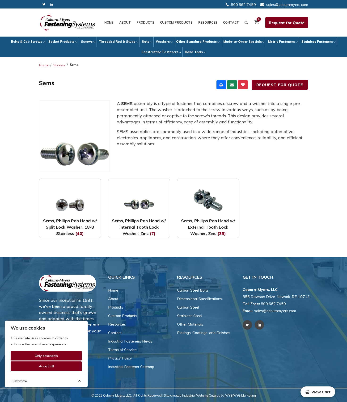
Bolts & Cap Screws (26, 41)
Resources (207, 22)
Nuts (145, 41)
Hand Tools (194, 52)
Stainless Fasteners (317, 41)
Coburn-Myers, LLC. (117, 395)
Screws (87, 41)
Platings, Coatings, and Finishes (203, 332)
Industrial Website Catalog (201, 395)
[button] (317, 391)
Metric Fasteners (281, 41)
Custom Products (176, 22)
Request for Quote (287, 22)
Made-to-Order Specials (242, 41)
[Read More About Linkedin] (51, 4)
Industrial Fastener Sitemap (131, 366)
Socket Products (61, 41)
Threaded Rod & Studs (117, 41)
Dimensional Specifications (199, 298)
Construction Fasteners (159, 52)
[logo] (67, 22)
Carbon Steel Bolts (193, 290)
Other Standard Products (196, 41)
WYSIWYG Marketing (240, 395)
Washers (163, 41)
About (125, 22)
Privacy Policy (120, 358)
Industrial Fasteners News (130, 341)
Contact (231, 22)
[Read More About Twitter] (44, 4)
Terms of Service (122, 349)
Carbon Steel (188, 307)
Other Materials (190, 324)
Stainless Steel (189, 315)
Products (145, 22)
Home (109, 22)
